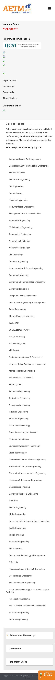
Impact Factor (9, 80)
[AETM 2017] (17, 8)
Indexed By (8, 86)
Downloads (8, 92)
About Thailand (10, 98)
